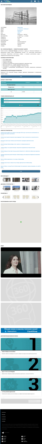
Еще (21, 171)
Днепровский (20, 30)
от (1, 99)
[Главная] (7, 1)
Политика (4, 419)
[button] (21, 222)
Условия (3, 421)
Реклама (3, 414)
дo (1, 102)
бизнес (18, 33)
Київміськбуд (20, 27)
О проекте (4, 416)
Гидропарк (19, 31)
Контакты (4, 412)
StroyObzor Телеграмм (6, 432)
